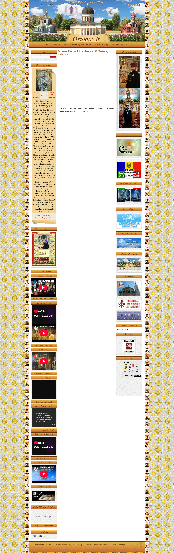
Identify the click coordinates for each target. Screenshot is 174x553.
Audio (66, 44)
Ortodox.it (84, 38)
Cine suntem (46, 44)
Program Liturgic (83, 44)
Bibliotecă (57, 44)
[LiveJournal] (44, 536)
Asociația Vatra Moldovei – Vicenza (117, 44)
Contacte (96, 44)
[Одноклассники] (39, 536)
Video (72, 44)
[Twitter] (36, 536)
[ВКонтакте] (34, 536)
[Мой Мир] (41, 536)
